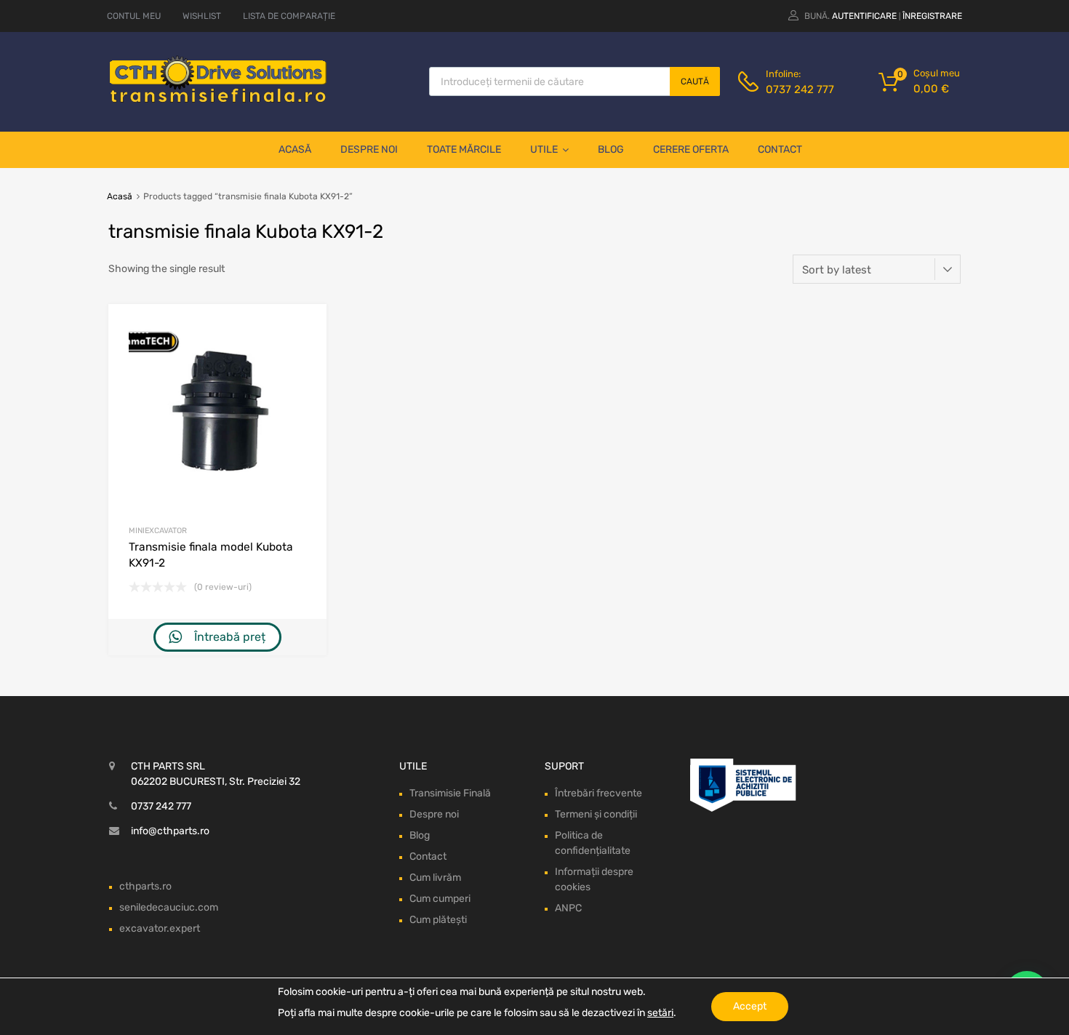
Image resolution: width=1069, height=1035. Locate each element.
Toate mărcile (464, 149)
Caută (695, 81)
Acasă (295, 149)
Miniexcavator (158, 530)
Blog (611, 149)
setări (660, 1013)
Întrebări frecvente (598, 793)
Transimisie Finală (450, 793)
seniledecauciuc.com (168, 907)
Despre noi (369, 149)
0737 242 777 (800, 89)
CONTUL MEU (134, 16)
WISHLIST (202, 16)
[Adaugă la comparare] (302, 355)
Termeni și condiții (596, 814)
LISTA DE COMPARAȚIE (289, 16)
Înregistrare (932, 16)
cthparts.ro (145, 886)
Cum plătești (438, 920)
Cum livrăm (435, 877)
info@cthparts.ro (170, 831)
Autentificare (864, 16)
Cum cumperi (440, 898)
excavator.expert (159, 928)
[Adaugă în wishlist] (302, 331)
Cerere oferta (691, 149)
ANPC (568, 908)
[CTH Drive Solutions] (218, 99)
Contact (780, 149)
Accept (749, 1006)
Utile (544, 149)
